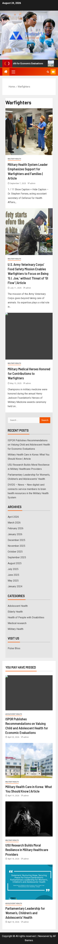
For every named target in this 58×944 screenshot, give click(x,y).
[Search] (48, 72)
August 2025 (14, 563)
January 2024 (15, 586)
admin (32, 183)
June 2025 (13, 574)
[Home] (6, 72)
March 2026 (14, 522)
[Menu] (13, 72)
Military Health (14, 159)
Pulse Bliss (14, 648)
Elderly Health (15, 611)
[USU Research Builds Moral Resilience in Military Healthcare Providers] (29, 819)
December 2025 (16, 540)
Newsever (43, 936)
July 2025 (13, 569)
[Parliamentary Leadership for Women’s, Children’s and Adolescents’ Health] (29, 882)
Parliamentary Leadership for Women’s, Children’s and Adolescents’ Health (25, 913)
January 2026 (15, 534)
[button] (13, 72)
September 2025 (17, 557)
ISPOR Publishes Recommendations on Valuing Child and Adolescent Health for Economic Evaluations (29, 444)
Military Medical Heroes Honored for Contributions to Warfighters (29, 373)
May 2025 (13, 580)
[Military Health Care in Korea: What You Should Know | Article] (29, 760)
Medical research (17, 623)
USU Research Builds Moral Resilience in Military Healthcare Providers (26, 849)
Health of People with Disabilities (26, 617)
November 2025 (16, 545)
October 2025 (15, 551)
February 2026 (15, 528)
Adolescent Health (18, 605)
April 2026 (13, 516)
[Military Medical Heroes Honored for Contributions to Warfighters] (29, 336)
